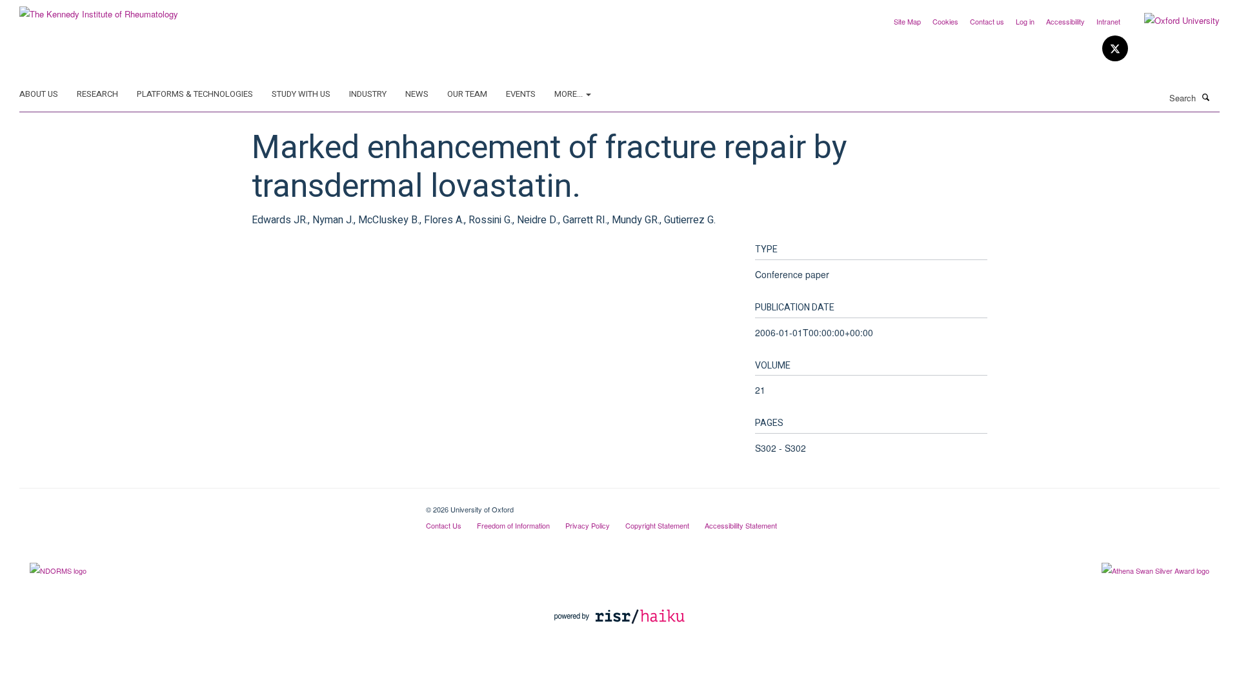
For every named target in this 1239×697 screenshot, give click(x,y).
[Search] (1206, 97)
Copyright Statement (657, 525)
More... (569, 94)
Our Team (467, 94)
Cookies (945, 21)
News (416, 94)
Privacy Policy (587, 525)
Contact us (987, 21)
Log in (1025, 21)
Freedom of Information (513, 525)
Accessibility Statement (741, 525)
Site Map (907, 21)
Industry (368, 94)
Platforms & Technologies (195, 94)
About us (38, 94)
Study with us (301, 94)
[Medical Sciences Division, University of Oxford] (213, 504)
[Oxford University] (1172, 20)
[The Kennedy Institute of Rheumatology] (98, 9)
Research (97, 94)
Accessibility (1065, 21)
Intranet (1108, 21)
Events (521, 94)
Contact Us (443, 525)
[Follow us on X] (1115, 49)
